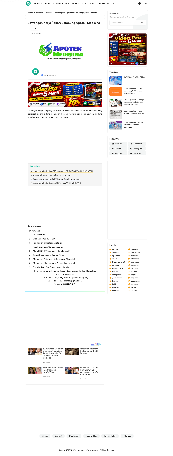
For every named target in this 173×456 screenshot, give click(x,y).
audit (114, 259)
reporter (134, 268)
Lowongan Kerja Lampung (40, 110)
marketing (135, 252)
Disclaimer (74, 436)
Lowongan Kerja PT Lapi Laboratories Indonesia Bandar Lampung (134, 102)
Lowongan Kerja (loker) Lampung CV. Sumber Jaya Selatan (133, 90)
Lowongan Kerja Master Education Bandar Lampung (134, 124)
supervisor (135, 281)
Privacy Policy (110, 436)
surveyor (135, 284)
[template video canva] (128, 49)
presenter (135, 265)
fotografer (116, 275)
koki (114, 284)
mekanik (134, 256)
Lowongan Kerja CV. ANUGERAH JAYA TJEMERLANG (57, 183)
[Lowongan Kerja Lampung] (28, 3)
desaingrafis (117, 268)
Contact (58, 436)
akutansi (115, 252)
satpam (134, 271)
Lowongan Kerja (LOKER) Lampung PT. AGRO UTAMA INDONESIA (63, 171)
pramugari (135, 262)
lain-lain (115, 290)
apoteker (34, 29)
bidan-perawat (118, 262)
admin (115, 249)
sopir (133, 275)
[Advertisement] (65, 143)
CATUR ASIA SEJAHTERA (134, 77)
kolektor (115, 287)
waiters (134, 290)
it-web (115, 281)
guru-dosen (117, 278)
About (45, 436)
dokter (115, 271)
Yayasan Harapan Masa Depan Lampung (52, 175)
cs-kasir (115, 265)
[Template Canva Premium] (65, 94)
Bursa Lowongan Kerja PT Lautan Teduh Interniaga (56, 179)
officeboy (135, 259)
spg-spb (134, 278)
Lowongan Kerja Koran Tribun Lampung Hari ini (134, 112)
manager (135, 249)
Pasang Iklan (91, 436)
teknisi (134, 287)
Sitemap (127, 436)
